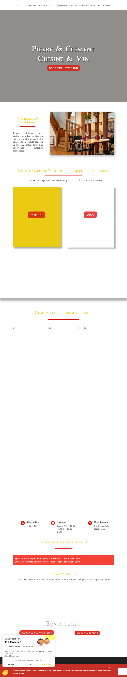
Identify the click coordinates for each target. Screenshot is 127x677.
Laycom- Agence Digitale (70, 670)
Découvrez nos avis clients (36, 632)
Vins (90, 215)
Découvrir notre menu (63, 68)
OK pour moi (46, 664)
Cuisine (37, 215)
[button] (5, 673)
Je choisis (28, 664)
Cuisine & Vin (45, 5)
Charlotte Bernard (18, 673)
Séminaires (95, 5)
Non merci (11, 664)
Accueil (20, 5)
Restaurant (31, 5)
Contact (106, 5)
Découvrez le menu (87, 632)
